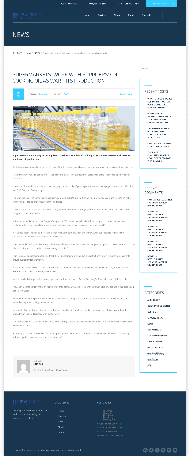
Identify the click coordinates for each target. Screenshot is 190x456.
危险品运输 (152, 359)
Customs (152, 311)
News (117, 15)
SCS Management (157, 335)
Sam (149, 199)
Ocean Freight (155, 329)
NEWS (65, 94)
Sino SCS (43, 94)
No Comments (125, 94)
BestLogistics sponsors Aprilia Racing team (159, 202)
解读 (149, 365)
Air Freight (153, 299)
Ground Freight (156, 317)
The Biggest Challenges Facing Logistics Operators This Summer (159, 157)
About (61, 427)
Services (62, 416)
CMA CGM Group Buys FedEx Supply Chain (159, 145)
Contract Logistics (158, 305)
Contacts (62, 432)
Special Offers (155, 341)
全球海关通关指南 (155, 353)
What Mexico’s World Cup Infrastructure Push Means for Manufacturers (159, 103)
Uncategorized (156, 347)
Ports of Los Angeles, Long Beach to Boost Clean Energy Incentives (159, 118)
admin (151, 211)
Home (87, 15)
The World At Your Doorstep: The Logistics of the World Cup (158, 133)
